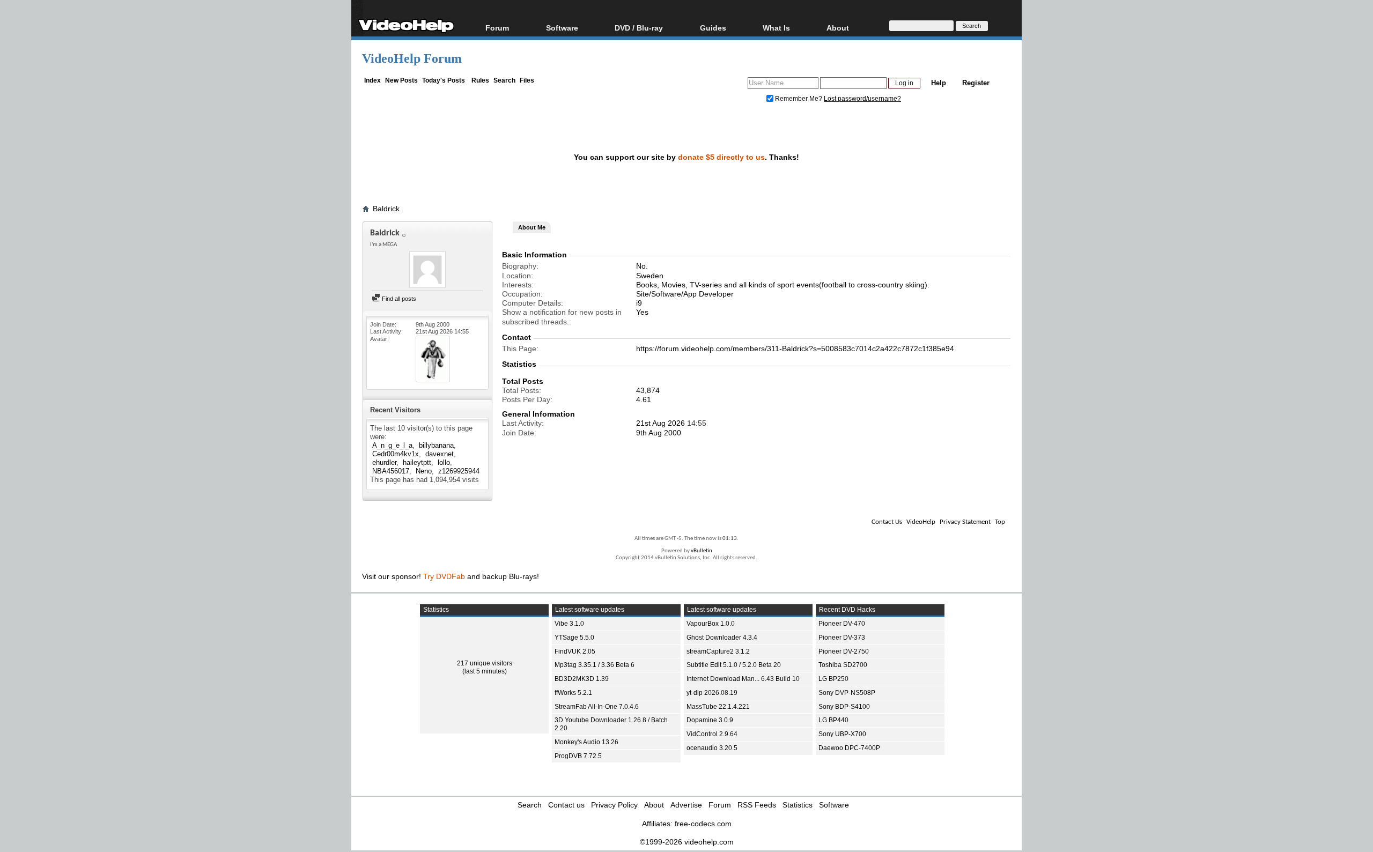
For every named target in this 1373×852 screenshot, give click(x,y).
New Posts (401, 80)
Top (1000, 521)
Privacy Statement (965, 521)
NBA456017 (390, 471)
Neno (424, 471)
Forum (497, 28)
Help (938, 83)
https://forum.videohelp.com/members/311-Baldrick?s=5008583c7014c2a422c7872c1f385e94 (795, 348)
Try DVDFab (444, 576)
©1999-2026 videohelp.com (687, 842)
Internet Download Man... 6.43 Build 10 (743, 679)
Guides (713, 28)
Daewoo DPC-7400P (849, 748)
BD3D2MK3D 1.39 (582, 679)
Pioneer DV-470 (841, 623)
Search (504, 80)
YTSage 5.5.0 (574, 637)
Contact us (566, 805)
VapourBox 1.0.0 (710, 623)
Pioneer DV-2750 (843, 651)
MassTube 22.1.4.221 (718, 706)
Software (562, 28)
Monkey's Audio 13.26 (586, 742)
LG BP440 (833, 720)
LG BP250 (833, 679)
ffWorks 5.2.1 (573, 693)
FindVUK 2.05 (575, 651)
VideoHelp (920, 521)
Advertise (686, 805)
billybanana (436, 445)
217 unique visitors (484, 663)
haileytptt (417, 462)
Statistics (798, 805)
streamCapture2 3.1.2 (718, 651)
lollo (444, 462)
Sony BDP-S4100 (844, 706)
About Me (531, 227)
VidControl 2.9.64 (711, 734)
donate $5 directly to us (721, 157)
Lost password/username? (862, 98)
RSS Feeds (756, 805)
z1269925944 (458, 471)
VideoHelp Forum (412, 58)
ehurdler (384, 462)
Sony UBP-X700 (842, 734)
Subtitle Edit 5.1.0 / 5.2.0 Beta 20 (733, 665)
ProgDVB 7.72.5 (578, 756)
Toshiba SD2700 (842, 665)
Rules (480, 80)
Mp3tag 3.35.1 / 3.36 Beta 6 (594, 665)
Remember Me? (798, 98)
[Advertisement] (1292, 268)
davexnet (439, 454)
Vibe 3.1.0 (569, 623)
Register (976, 83)
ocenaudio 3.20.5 (711, 748)
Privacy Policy (614, 805)
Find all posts (398, 298)
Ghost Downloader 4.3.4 (721, 637)
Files (527, 80)
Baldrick (386, 208)
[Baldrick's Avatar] (427, 271)
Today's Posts (443, 80)
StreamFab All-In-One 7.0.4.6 (597, 706)
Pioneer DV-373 (841, 637)
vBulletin (701, 551)
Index (372, 80)
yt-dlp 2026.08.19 (711, 693)
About (654, 805)
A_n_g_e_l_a (392, 445)
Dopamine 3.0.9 (709, 720)
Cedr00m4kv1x (395, 454)
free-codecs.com (703, 823)
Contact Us (887, 521)
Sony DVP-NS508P (846, 693)
